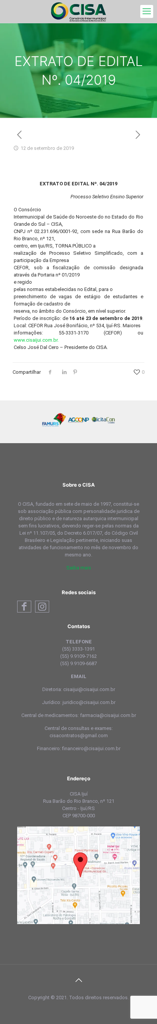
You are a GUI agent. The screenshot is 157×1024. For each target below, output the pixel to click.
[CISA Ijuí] (78, 11)
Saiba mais (78, 568)
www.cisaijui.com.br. (36, 340)
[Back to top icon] (78, 980)
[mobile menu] (146, 11)
